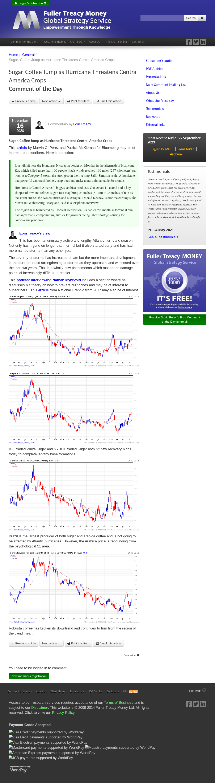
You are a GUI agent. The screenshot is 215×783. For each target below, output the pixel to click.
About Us (94, 42)
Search (191, 18)
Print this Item (79, 101)
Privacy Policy (63, 713)
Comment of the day (20, 691)
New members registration (29, 676)
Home (13, 55)
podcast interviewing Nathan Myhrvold (49, 280)
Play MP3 (164, 149)
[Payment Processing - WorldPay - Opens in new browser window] (23, 769)
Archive (176, 154)
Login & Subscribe (30, 3)
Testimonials (77, 691)
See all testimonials (163, 237)
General (28, 55)
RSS (125, 691)
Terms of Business (118, 703)
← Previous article (24, 101)
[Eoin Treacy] (203, 43)
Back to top (130, 655)
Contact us (138, 42)
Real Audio (186, 149)
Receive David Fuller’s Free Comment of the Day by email (174, 319)
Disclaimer (39, 708)
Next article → (51, 101)
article (22, 148)
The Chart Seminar (117, 42)
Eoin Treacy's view (34, 233)
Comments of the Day (23, 42)
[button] (202, 18)
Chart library (77, 42)
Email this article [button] (110, 101)
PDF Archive (95, 691)
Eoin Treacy (82, 124)
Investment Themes (54, 42)
